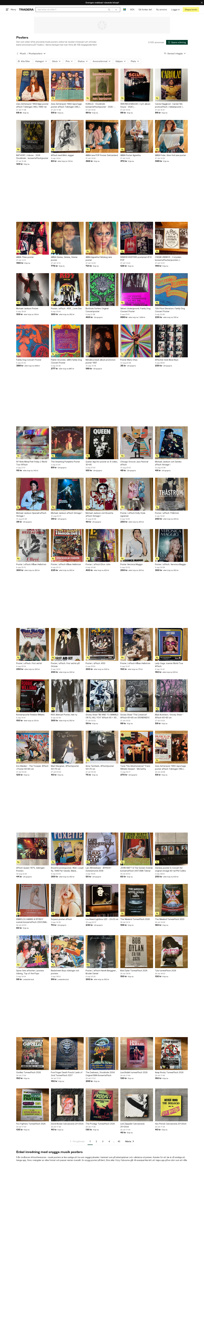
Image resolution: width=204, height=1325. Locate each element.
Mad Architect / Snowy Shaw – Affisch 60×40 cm (169, 716)
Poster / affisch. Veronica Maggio (170, 564)
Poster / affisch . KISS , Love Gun (66, 308)
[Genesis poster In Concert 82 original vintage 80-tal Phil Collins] (171, 849)
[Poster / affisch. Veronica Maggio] (171, 545)
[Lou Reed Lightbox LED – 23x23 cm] (102, 900)
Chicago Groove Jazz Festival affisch (134, 463)
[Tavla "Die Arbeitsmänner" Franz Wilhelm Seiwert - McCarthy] (136, 747)
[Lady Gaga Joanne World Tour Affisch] (171, 644)
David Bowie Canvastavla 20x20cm (67, 1124)
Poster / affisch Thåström (167, 513)
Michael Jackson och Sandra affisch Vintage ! (168, 463)
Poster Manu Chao (129, 360)
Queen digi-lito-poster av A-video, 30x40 (102, 463)
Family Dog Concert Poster (28, 360)
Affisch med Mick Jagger (62, 155)
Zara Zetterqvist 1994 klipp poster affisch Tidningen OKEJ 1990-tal (32, 105)
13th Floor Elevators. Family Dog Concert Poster (170, 310)
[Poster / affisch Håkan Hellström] (32, 545)
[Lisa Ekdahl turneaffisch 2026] (136, 1053)
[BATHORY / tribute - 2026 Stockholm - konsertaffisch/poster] (32, 136)
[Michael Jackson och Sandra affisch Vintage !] (171, 442)
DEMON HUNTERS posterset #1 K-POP (136, 258)
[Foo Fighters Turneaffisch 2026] (32, 1104)
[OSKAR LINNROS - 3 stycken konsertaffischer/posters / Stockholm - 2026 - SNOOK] (171, 238)
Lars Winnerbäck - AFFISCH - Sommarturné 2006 (99, 869)
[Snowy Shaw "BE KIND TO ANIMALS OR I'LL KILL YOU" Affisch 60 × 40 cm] (102, 695)
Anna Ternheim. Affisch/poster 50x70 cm (100, 767)
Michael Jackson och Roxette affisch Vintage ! (99, 514)
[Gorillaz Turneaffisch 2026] (32, 1053)
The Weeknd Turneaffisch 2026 (135, 919)
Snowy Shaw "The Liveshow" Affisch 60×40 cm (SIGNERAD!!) (135, 716)
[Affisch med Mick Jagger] (67, 136)
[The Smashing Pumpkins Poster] (67, 442)
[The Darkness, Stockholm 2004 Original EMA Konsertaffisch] (102, 1053)
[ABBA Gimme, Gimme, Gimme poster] (67, 238)
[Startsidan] (26, 9)
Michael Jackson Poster (27, 308)
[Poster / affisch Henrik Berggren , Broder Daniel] (102, 951)
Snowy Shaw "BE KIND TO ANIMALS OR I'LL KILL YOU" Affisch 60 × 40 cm (102, 716)
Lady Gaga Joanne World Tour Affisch (169, 664)
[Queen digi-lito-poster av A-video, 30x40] (102, 442)
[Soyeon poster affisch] (67, 900)
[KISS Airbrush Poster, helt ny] (67, 695)
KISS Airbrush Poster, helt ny (64, 714)
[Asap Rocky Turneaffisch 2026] (171, 1053)
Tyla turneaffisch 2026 (165, 970)
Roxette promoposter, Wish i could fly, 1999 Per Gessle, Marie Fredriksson (67, 869)
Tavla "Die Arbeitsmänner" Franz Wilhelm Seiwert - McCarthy (135, 767)
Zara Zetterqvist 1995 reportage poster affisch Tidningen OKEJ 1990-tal (170, 767)
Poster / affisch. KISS (95, 663)
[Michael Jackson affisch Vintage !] (67, 494)
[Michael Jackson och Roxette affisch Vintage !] (102, 494)
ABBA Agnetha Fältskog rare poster (99, 258)
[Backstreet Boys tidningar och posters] (67, 951)
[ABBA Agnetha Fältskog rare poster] (102, 238)
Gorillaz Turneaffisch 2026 (28, 1072)
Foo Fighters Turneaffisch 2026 (31, 1124)
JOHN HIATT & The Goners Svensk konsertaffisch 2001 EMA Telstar (136, 869)
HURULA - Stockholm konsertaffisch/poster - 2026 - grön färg (100, 105)
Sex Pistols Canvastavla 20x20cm (170, 1124)
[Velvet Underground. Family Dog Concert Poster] (136, 289)
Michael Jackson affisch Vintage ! (66, 513)
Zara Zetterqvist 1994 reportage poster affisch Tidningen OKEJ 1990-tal (66, 105)
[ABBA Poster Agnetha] (136, 136)
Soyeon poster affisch (61, 919)
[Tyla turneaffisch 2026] (171, 951)
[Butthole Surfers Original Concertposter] (102, 289)
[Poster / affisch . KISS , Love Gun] (67, 289)
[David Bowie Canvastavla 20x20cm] (67, 1104)
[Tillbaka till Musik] (17, 53)
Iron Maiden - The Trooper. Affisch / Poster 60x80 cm (32, 767)
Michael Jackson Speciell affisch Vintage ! (31, 514)
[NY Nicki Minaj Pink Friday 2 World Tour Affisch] (32, 442)
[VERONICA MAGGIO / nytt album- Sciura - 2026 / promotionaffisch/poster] (136, 85)
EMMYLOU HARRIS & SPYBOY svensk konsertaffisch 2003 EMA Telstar (31, 921)
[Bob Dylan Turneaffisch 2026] (136, 951)
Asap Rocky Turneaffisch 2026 (169, 1072)
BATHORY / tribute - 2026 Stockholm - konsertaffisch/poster (32, 156)
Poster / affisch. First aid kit (29, 663)
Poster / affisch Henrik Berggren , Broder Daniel (101, 972)
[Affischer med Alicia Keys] (171, 341)
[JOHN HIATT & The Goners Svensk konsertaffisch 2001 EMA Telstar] (136, 849)
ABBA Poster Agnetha (130, 155)
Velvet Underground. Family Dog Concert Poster (135, 310)
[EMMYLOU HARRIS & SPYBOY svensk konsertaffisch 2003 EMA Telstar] (32, 900)
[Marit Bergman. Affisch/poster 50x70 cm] (67, 747)
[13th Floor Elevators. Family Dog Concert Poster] (171, 289)
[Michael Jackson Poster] (32, 289)
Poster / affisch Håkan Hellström (31, 564)
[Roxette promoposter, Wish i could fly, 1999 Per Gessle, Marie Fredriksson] (67, 849)
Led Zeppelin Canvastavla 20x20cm (132, 1125)
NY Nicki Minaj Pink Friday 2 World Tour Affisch (31, 463)
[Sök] (109, 9)
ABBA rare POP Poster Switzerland (102, 155)
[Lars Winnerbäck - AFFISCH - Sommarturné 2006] (102, 849)
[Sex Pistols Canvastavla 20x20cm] (171, 1104)
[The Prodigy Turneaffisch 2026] (102, 1104)
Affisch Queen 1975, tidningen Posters (30, 869)
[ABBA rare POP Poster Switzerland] (102, 136)
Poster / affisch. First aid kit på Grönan (65, 664)
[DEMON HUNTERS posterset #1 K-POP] (136, 238)
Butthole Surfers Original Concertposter (97, 310)
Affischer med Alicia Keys (166, 360)
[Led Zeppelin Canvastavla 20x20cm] (136, 1104)
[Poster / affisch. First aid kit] (32, 644)
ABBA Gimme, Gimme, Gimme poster (64, 258)
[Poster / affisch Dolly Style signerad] (136, 494)
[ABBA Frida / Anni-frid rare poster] (171, 136)
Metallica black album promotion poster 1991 (100, 361)
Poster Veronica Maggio (131, 564)
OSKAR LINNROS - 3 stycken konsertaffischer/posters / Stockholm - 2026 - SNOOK (168, 258)
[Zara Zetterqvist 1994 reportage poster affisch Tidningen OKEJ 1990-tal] (67, 85)
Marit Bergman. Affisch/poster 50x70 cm (65, 767)
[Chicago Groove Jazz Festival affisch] (136, 442)
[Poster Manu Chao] (136, 341)
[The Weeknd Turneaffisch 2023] (171, 900)
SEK (132, 9)
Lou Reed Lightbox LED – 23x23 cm (102, 919)
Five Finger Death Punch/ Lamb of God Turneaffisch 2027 (66, 1073)
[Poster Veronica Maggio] (136, 545)
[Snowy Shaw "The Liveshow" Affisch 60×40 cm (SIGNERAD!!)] (136, 695)
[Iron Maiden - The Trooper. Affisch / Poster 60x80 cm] (32, 747)
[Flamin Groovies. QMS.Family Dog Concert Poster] (67, 341)
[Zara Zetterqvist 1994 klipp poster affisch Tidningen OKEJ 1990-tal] (32, 85)
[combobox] (74, 9)
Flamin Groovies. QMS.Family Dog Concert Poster (66, 361)
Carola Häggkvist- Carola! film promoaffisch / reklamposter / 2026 (169, 105)
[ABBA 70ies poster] (32, 238)
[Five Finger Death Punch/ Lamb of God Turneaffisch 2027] (67, 1053)
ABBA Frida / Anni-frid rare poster (170, 155)
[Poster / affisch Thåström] (171, 494)
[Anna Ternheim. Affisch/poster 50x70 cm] (102, 747)
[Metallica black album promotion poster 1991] (102, 341)
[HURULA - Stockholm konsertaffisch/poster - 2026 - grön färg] (102, 85)
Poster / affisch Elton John (98, 564)
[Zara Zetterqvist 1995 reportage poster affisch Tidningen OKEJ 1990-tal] (171, 747)
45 (119, 1141)
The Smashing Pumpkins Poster (65, 461)
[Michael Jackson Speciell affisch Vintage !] (32, 494)
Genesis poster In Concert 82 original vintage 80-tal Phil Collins (170, 869)
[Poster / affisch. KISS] (102, 644)
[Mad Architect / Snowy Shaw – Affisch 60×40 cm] (171, 695)
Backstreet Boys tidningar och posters (65, 972)
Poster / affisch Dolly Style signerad (132, 514)
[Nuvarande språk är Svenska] (124, 9)
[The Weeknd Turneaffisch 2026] (136, 900)
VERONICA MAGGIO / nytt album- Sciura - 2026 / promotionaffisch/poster (135, 105)
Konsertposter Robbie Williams (30, 714)
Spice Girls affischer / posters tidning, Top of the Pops (30, 972)
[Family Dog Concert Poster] (32, 341)
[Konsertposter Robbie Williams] (32, 695)
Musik (23, 53)
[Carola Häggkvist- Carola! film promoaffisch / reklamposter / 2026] (171, 85)
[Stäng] (202, 2)
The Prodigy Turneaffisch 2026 (100, 1124)
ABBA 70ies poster (25, 257)
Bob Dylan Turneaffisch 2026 (133, 970)
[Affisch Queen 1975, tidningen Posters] (32, 849)
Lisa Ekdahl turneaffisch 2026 (134, 1072)
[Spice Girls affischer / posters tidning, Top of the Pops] (32, 951)
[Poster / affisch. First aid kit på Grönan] (67, 644)
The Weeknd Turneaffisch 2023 (169, 919)
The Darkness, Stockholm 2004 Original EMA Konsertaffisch (100, 1073)
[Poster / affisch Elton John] (102, 545)
